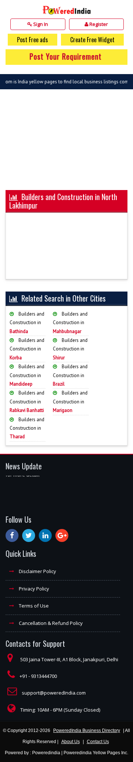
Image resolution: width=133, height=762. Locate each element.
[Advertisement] (66, 143)
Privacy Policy (33, 588)
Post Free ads (32, 39)
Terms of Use (33, 605)
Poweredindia (46, 752)
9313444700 (44, 676)
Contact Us (98, 741)
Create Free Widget (92, 39)
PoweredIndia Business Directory (86, 730)
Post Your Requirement (66, 56)
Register (98, 24)
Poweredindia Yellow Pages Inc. (96, 752)
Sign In (40, 24)
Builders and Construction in (27, 323)
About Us (70, 741)
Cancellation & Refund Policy (50, 623)
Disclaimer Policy (37, 571)
